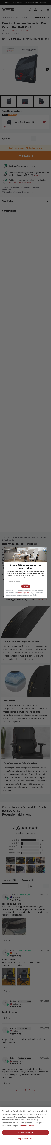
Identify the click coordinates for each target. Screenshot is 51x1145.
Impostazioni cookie (25, 1138)
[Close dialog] (44, 549)
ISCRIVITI (25, 586)
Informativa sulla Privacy (23, 592)
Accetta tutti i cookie (25, 1132)
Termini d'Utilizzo (26, 1125)
